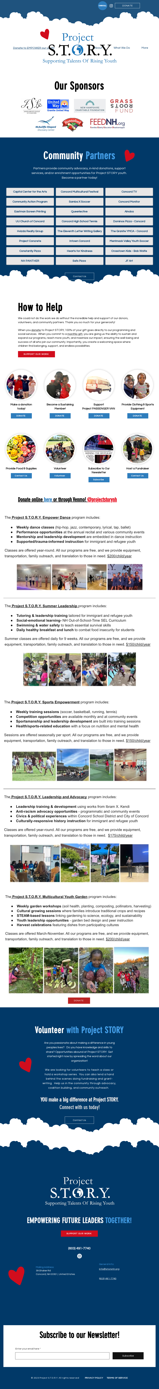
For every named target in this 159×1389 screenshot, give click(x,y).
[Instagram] (111, 6)
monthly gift (74, 334)
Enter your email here (27, 1348)
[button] (125, 48)
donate (36, 330)
